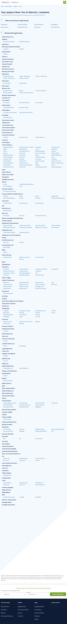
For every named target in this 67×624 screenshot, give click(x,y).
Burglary (5, 153)
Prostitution (38, 159)
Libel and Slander (39, 405)
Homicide (21, 159)
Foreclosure (5, 291)
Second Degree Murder (41, 167)
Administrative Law (7, 37)
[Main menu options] (5, 2)
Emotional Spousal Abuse (9, 191)
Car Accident (5, 100)
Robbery (37, 165)
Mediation (21, 49)
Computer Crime (7, 159)
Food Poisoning (23, 403)
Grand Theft (22, 153)
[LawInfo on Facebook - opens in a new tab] (52, 605)
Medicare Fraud (39, 282)
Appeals (5, 149)
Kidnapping (38, 147)
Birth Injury (5, 81)
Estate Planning (38, 24)
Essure (21, 196)
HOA (52, 431)
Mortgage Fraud (39, 286)
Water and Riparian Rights (57, 429)
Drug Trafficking (39, 203)
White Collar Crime (56, 161)
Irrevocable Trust (23, 482)
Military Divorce (6, 383)
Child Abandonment (8, 155)
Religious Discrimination (41, 227)
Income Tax (6, 460)
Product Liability (7, 417)
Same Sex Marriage (7, 434)
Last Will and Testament (9, 497)
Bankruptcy (4, 24)
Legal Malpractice (7, 348)
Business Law (4, 27)
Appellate (5, 356)
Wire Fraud (54, 284)
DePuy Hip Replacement (9, 198)
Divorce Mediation (7, 186)
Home (2, 6)
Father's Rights (6, 278)
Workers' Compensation (9, 500)
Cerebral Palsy (22, 83)
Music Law (5, 242)
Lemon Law (5, 351)
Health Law (5, 306)
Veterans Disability (7, 487)
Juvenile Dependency (56, 167)
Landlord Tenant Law (8, 343)
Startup (21, 90)
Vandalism (54, 159)
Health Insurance (7, 321)
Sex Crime (5, 441)
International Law (7, 333)
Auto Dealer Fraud (7, 61)
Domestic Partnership (8, 271)
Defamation (5, 177)
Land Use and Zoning (8, 338)
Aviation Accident (7, 64)
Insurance (5, 319)
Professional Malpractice (9, 422)
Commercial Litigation (40, 90)
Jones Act (5, 361)
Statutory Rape (55, 153)
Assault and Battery (8, 59)
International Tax (23, 458)
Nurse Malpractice (23, 368)
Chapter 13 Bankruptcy (9, 78)
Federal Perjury (7, 288)
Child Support (6, 110)
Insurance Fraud (23, 163)
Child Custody (6, 105)
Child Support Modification (26, 112)
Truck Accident (39, 102)
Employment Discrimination (10, 223)
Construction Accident (8, 127)
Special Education (7, 210)
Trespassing (54, 403)
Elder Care (21, 215)
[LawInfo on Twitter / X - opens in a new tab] (56, 605)
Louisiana (15, 6)
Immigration (54, 24)
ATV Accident (6, 102)
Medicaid (21, 323)
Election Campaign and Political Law (12, 218)
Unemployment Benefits (9, 232)
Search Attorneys (58, 594)
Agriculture (5, 44)
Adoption (4, 39)
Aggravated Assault (8, 147)
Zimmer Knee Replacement (58, 198)
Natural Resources (7, 393)
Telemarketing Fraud (56, 155)
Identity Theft (22, 161)
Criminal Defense (22, 24)
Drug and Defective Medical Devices (12, 194)
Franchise (5, 296)
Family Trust (6, 484)
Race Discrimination (40, 225)
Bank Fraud (6, 282)
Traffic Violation (6, 473)
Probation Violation (40, 157)
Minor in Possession (40, 153)
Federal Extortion (7, 286)
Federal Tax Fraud (23, 284)
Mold (3, 386)
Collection (5, 137)
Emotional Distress (8, 405)
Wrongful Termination (8, 505)
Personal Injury (55, 27)
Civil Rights (5, 115)
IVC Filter (21, 198)
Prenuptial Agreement (24, 273)
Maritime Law (6, 358)
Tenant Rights (22, 346)
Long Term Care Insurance (25, 321)
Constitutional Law (7, 125)
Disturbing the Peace (8, 167)
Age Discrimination (8, 225)
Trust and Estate (39, 257)
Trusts (4, 480)
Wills (3, 495)
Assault (5, 151)
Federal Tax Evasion (24, 282)
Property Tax (22, 460)
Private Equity (38, 438)
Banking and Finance (8, 71)
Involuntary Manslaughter (25, 165)
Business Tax (6, 458)
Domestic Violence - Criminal (26, 147)
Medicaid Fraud (23, 288)
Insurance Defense (7, 326)
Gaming (4, 298)
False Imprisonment (8, 407)
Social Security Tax (39, 458)
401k (4, 438)
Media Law (5, 363)
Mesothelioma (6, 373)
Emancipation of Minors (9, 273)
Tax (3, 456)
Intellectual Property (8, 329)
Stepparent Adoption (24, 41)
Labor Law (5, 336)
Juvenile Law (22, 167)
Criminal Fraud (6, 165)
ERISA (3, 250)
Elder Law (5, 213)
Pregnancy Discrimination (25, 227)
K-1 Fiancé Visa (23, 314)
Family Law (37, 27)
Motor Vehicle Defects (8, 388)
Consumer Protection (8, 135)
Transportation (6, 478)
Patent (4, 398)
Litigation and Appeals (8, 353)
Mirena (37, 196)
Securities (5, 436)
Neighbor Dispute (39, 429)
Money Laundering (40, 284)
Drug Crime (5, 201)
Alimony (5, 184)
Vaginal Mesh (54, 196)
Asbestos (5, 375)
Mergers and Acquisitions (9, 371)
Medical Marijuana (40, 151)
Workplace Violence (24, 232)
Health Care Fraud (23, 286)
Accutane (5, 196)
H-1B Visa (37, 314)
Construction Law (7, 132)
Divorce (4, 182)
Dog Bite (5, 54)
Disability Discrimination (9, 227)
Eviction (5, 346)
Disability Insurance (8, 179)
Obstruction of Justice (40, 288)
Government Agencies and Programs (13, 301)
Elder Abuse (6, 215)
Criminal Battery (7, 161)
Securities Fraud (55, 147)
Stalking (53, 151)
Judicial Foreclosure (8, 293)
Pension (5, 252)
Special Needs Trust (40, 484)
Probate (4, 414)
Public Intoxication (40, 161)
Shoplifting (54, 149)
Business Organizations (9, 95)
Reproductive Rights (24, 275)
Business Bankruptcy (8, 76)
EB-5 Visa (37, 312)
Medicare (37, 321)
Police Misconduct (7, 117)
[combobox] (13, 594)
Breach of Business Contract (26, 92)
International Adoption (9, 41)
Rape (36, 163)
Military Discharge (7, 380)
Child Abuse (6, 269)
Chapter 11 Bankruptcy (41, 76)
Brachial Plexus (7, 83)
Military (4, 378)
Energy (4, 237)
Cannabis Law (6, 98)
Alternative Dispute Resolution (11, 46)
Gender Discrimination (25, 225)
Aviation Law (6, 66)
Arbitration (6, 49)
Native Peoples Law (7, 391)
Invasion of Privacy (40, 403)
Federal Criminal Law (8, 280)
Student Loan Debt (24, 78)
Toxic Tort (5, 468)
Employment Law (22, 27)
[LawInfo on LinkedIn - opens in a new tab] (64, 605)
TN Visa (53, 312)
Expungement (6, 264)
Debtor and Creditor (8, 174)
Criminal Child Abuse (8, 163)
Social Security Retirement (10, 451)
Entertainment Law (7, 240)
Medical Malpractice (8, 366)
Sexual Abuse (6, 444)
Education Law (6, 208)
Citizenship (6, 310)
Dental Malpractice (8, 368)
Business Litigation (7, 92)
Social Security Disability (9, 449)
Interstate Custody (24, 107)
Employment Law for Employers (11, 235)
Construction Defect (8, 130)
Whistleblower (6, 492)
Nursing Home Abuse (8, 396)
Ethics (3, 262)
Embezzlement (23, 149)
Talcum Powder (7, 419)
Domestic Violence (7, 189)
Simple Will (38, 497)
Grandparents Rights (8, 107)
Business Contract (7, 90)
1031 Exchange (7, 429)
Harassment (22, 155)
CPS (36, 273)
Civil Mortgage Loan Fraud (9, 403)
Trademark (5, 470)
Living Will (21, 497)
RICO (52, 282)
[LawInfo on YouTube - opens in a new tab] (60, 605)
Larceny (37, 149)
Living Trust (22, 484)
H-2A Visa (37, 316)
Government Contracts (9, 303)
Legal (35, 602)
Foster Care (6, 275)
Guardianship (54, 269)
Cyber (3, 169)
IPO (20, 438)
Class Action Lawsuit (8, 120)
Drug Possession (23, 203)
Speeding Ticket (7, 475)
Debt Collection (6, 172)
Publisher (21, 242)
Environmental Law (7, 245)
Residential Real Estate (41, 431)
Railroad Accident (7, 424)
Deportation (6, 312)
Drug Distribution (7, 203)
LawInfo (20, 602)
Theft (52, 157)
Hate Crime (22, 157)
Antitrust (4, 56)
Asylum (21, 316)
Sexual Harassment (7, 446)
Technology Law (6, 465)
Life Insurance (6, 323)
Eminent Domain (7, 220)
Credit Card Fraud (7, 284)
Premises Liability (7, 412)
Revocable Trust (39, 482)
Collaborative (6, 122)
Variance (5, 341)
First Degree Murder (24, 151)
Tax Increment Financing (9, 463)
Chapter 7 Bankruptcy (24, 76)
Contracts (5, 140)
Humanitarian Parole (40, 310)
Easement (21, 429)
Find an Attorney (5, 602)
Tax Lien (37, 460)
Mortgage (21, 431)
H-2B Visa (53, 310)
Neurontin (38, 198)
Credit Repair (6, 142)
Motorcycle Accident (24, 102)
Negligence (38, 407)
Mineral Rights (6, 247)
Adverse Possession (8, 431)
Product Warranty (39, 137)
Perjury (37, 155)
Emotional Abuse (39, 275)
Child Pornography (8, 157)
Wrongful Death (6, 502)
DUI (3, 206)
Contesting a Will (7, 257)
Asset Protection (7, 482)
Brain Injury (5, 86)
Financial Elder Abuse (40, 215)
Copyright (5, 331)
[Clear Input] (23, 594)
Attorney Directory (8, 6)
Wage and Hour (6, 490)
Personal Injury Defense (9, 409)
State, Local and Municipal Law (11, 453)
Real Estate (5, 427)
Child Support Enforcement (10, 112)
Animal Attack (6, 51)
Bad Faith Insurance (8, 69)
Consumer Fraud (23, 137)
